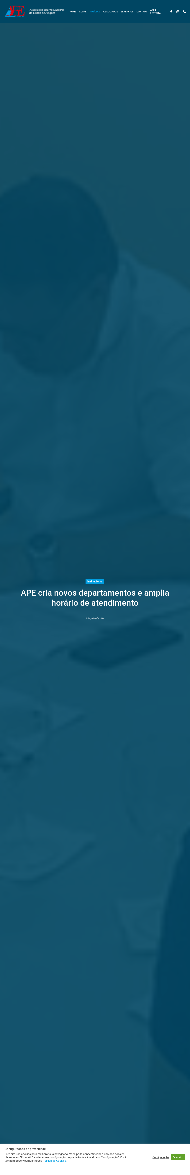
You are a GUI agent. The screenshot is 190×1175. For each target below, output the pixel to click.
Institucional (94, 581)
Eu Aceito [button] (178, 1157)
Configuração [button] (161, 1157)
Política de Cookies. (55, 1160)
